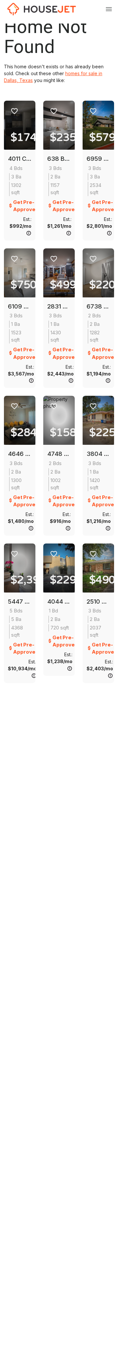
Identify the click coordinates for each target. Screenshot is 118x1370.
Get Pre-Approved (26, 205)
